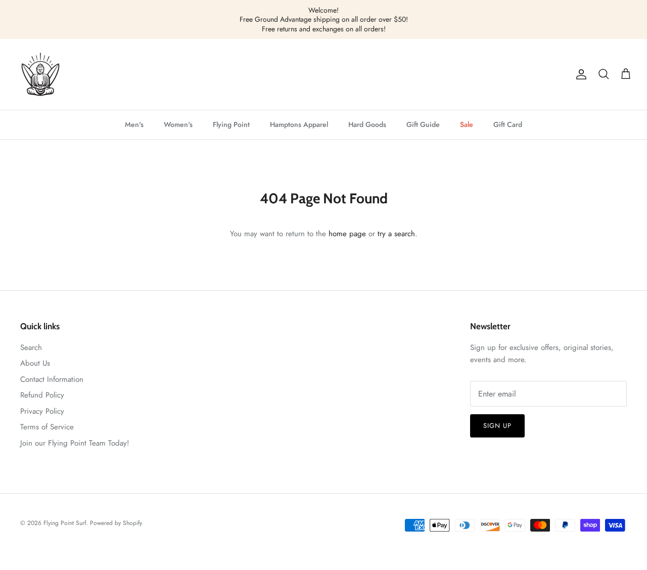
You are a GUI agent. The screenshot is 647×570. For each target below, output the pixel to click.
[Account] (579, 74)
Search (31, 347)
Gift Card (507, 124)
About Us (35, 363)
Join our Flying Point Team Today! (74, 443)
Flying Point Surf (64, 523)
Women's (178, 124)
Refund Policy (42, 395)
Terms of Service (47, 426)
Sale (466, 124)
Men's (134, 124)
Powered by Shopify (116, 523)
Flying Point (231, 124)
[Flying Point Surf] (40, 74)
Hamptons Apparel (299, 124)
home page (347, 233)
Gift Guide (423, 124)
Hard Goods (367, 124)
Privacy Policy (42, 411)
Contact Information (51, 379)
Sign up (497, 425)
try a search (396, 233)
